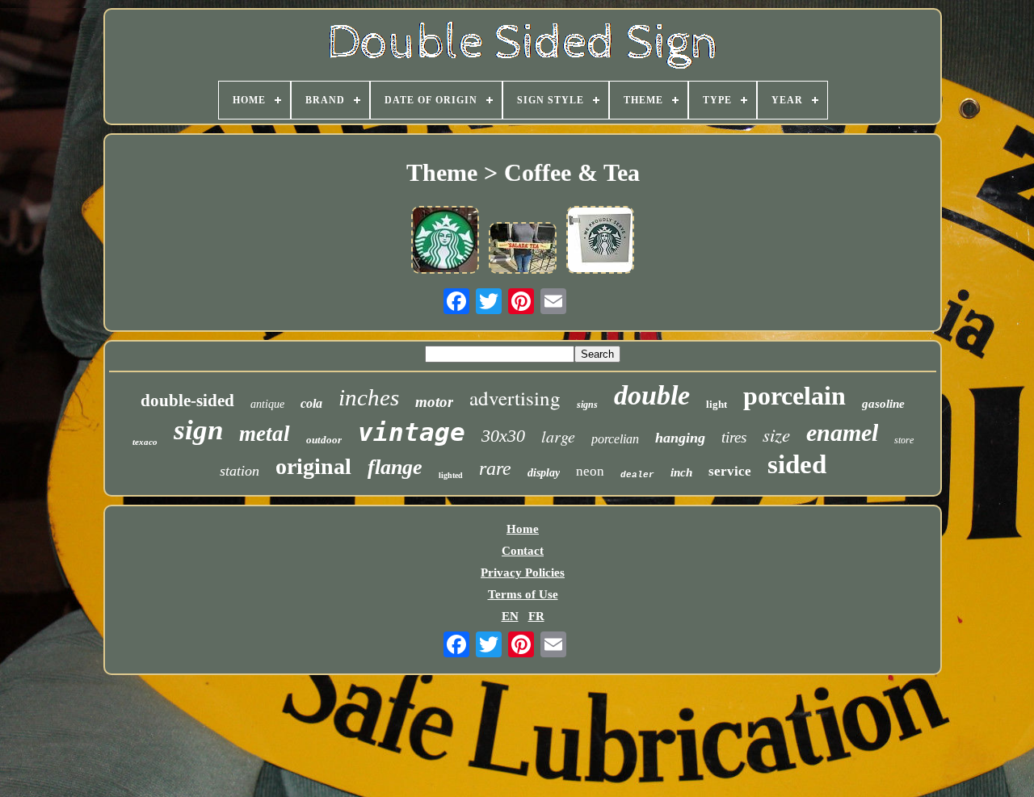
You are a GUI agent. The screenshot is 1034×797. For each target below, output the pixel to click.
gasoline (883, 403)
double (652, 395)
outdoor (324, 440)
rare (495, 468)
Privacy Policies (523, 572)
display (544, 473)
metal (264, 434)
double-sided (187, 400)
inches (368, 397)
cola (311, 403)
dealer (637, 475)
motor (434, 401)
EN (510, 616)
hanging (680, 438)
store (904, 440)
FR (536, 616)
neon (590, 471)
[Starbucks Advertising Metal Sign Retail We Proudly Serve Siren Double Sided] (600, 241)
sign (198, 430)
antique (267, 404)
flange (395, 467)
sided (796, 464)
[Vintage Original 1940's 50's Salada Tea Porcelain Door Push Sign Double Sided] (522, 249)
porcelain (794, 395)
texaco (145, 442)
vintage (411, 432)
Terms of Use (523, 594)
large (558, 436)
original (313, 466)
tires (733, 437)
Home (522, 528)
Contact (523, 550)
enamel (842, 432)
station (239, 471)
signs (587, 404)
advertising (515, 397)
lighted (451, 475)
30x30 (503, 436)
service (729, 471)
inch (681, 472)
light (716, 404)
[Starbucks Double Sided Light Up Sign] (445, 241)
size (776, 434)
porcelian (615, 439)
